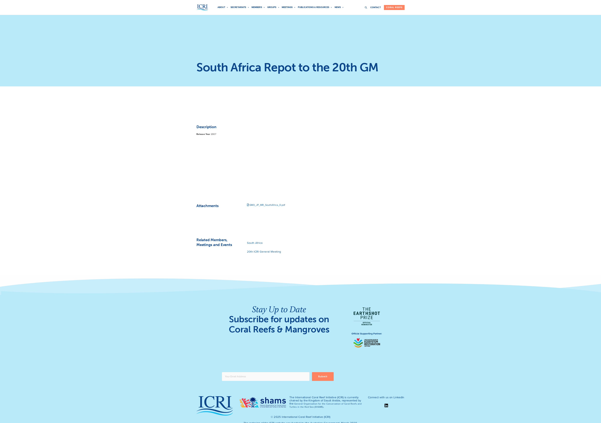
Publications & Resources (313, 7)
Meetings (287, 7)
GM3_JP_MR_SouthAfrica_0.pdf (267, 205)
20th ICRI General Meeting (264, 251)
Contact (375, 7)
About (221, 7)
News (338, 7)
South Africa (255, 243)
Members (257, 7)
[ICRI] (202, 7)
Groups (271, 7)
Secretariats (238, 7)
